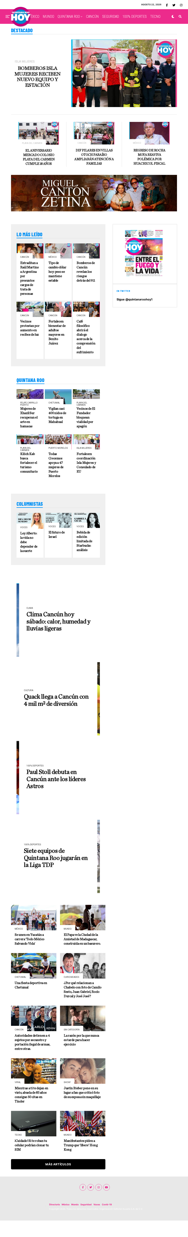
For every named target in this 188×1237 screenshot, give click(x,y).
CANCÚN (92, 16)
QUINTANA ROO (69, 16)
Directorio (54, 1204)
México (65, 1204)
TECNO (155, 16)
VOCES (102, 32)
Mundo (75, 1204)
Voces (96, 1204)
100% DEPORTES (134, 16)
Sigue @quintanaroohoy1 (135, 299)
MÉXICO (33, 16)
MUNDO (48, 16)
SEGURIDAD (110, 16)
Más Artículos (58, 1164)
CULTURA (87, 32)
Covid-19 (107, 1204)
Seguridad (86, 1204)
